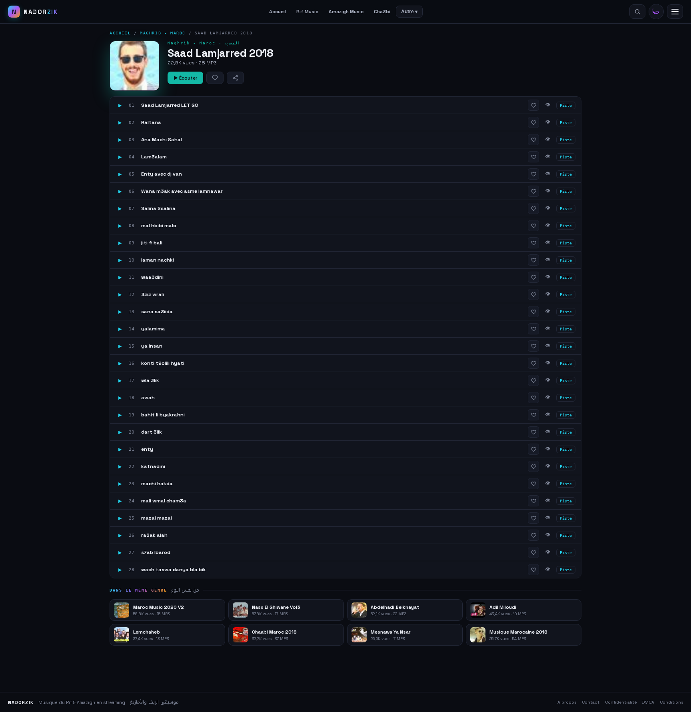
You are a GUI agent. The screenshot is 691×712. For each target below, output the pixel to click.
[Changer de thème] (656, 11)
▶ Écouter (185, 78)
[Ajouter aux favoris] (215, 78)
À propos (566, 702)
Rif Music (307, 11)
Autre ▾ (409, 11)
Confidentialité (621, 702)
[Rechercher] (637, 11)
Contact (590, 702)
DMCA (648, 702)
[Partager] (235, 78)
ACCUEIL (120, 33)
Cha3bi (382, 11)
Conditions (671, 702)
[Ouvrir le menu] (675, 11)
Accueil (277, 11)
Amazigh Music (346, 11)
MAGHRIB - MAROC (163, 33)
